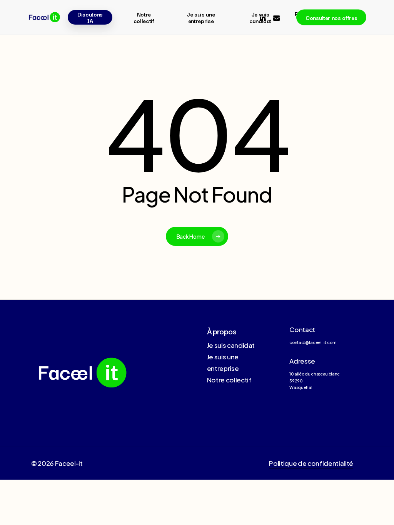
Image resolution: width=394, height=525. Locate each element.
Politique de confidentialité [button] (311, 463)
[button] (231, 345)
